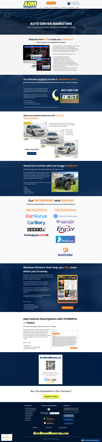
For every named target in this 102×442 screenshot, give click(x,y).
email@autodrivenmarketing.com (71, 409)
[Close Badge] (11, 434)
